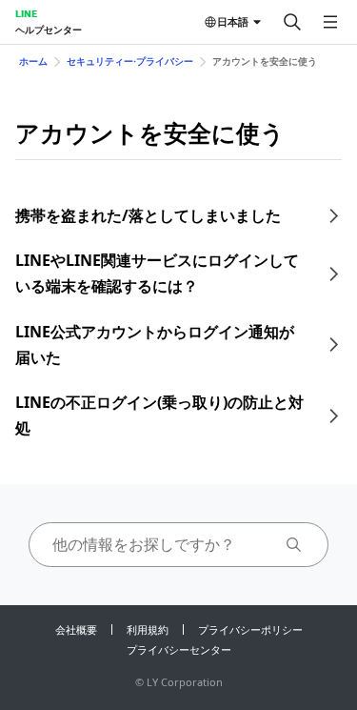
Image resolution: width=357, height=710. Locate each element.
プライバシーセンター (179, 649)
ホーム (33, 61)
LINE (26, 13)
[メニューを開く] (330, 22)
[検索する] (292, 22)
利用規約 (148, 629)
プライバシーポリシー (250, 629)
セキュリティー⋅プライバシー (130, 61)
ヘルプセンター (48, 29)
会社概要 (76, 629)
